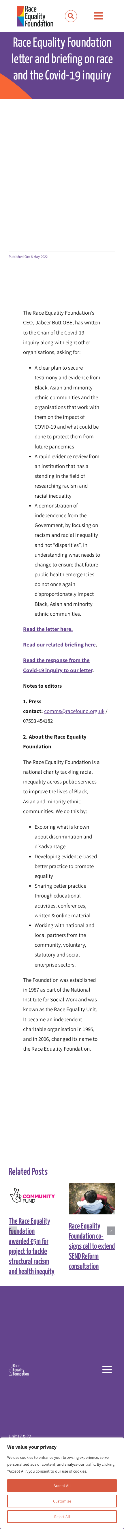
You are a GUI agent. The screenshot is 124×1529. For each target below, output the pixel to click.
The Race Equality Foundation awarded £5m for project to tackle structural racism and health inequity (26, 1196)
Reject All (62, 1516)
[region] (62, 1483)
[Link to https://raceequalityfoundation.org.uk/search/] (71, 16)
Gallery (37, 1196)
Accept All (62, 1485)
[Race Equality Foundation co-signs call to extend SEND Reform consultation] (92, 1198)
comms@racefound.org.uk (74, 711)
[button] (13, 1230)
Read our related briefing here (59, 644)
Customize (62, 1501)
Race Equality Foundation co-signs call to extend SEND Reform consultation (87, 1199)
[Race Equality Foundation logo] (35, 16)
